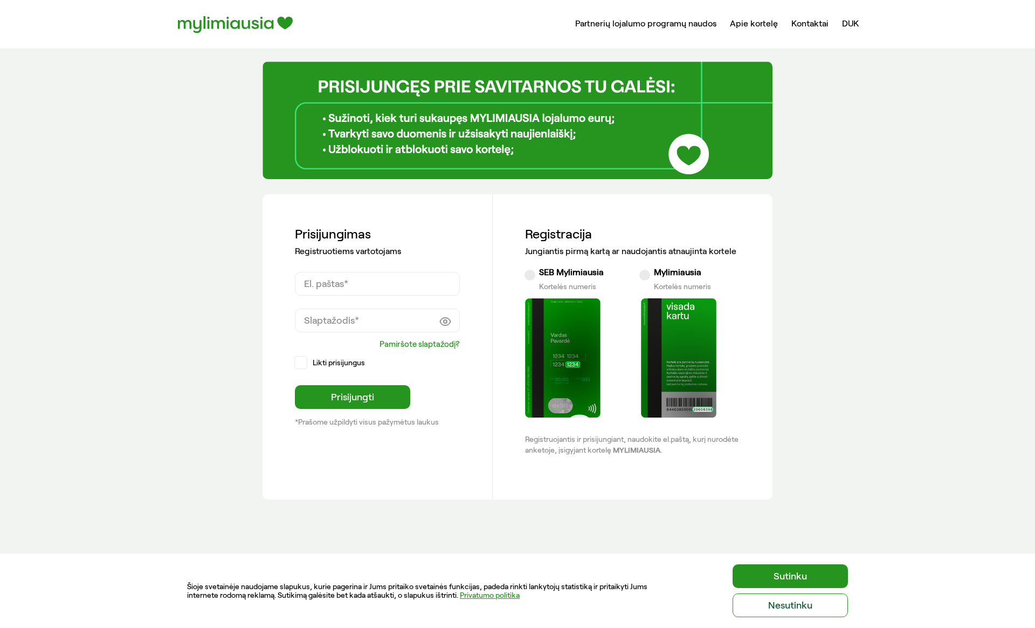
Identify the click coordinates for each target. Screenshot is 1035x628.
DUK (850, 23)
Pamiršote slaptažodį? (420, 344)
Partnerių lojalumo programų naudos (645, 23)
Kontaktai (810, 23)
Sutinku (790, 576)
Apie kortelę (754, 23)
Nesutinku (790, 605)
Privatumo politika (490, 595)
